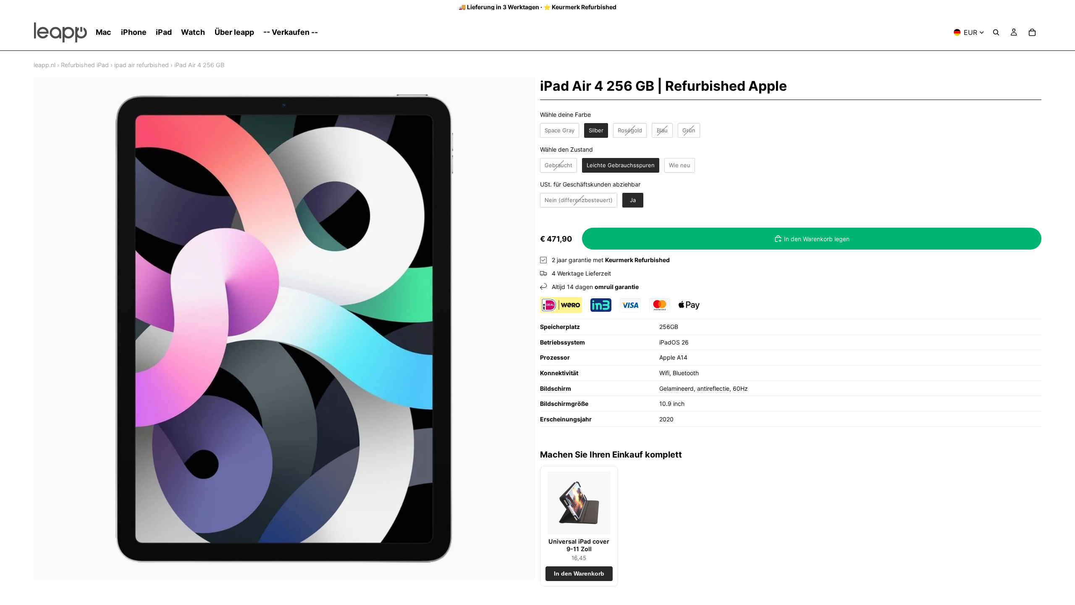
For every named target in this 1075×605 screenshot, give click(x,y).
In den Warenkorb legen (817, 238)
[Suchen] (996, 32)
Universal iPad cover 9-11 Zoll (578, 545)
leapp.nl (44, 64)
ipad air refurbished (141, 64)
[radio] (559, 130)
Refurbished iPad (85, 64)
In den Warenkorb (579, 574)
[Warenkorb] (1032, 32)
